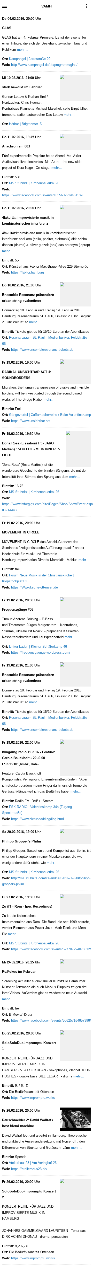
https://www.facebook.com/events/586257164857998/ (51, 1020)
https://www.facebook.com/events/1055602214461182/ (42, 195)
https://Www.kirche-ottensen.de (34, 587)
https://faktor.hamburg (27, 272)
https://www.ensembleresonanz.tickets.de (42, 350)
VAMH (46, 6)
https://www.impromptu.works (33, 1098)
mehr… (22, 49)
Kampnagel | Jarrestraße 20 (29, 59)
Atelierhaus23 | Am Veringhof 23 (33, 1163)
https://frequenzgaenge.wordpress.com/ (40, 652)
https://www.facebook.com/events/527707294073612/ (51, 949)
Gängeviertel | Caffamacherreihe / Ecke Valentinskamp (50, 415)
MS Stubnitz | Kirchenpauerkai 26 (34, 183)
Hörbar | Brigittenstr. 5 (25, 124)
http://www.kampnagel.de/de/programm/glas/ (44, 65)
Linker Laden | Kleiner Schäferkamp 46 (38, 646)
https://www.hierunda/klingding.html (37, 819)
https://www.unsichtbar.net (30, 421)
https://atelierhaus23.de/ (29, 1169)
